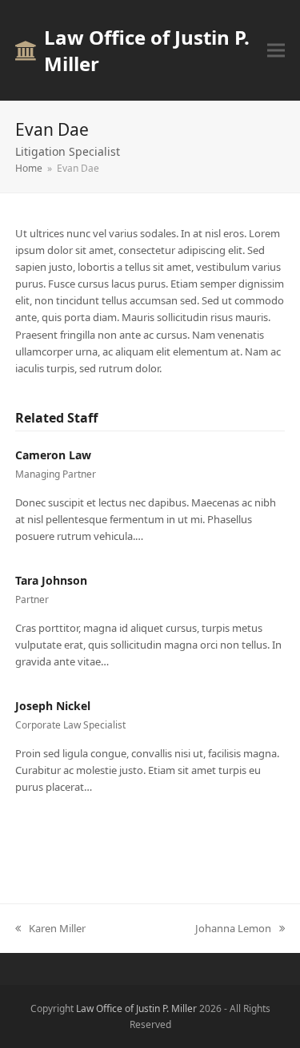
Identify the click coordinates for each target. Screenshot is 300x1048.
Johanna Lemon (233, 928)
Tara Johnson (51, 580)
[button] (276, 51)
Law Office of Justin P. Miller (147, 50)
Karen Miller (57, 928)
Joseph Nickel (52, 705)
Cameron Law (53, 454)
